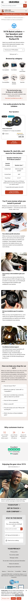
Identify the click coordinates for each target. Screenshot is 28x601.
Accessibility (18, 571)
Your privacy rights (14, 554)
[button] (26, 486)
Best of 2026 (11, 116)
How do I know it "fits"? (10, 386)
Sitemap (24, 571)
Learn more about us (13, 466)
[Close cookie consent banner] (26, 590)
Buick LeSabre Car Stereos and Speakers (14, 17)
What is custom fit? (9, 404)
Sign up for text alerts (12, 535)
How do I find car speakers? (11, 400)
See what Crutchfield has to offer (13, 98)
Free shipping (14, 14)
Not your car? (13, 54)
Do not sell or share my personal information (14, 560)
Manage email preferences (14, 566)
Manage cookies (14, 557)
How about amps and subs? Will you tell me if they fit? (14, 408)
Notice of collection (14, 563)
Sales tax (4, 571)
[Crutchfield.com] (14, 2)
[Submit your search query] (25, 6)
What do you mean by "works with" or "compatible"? (13, 390)
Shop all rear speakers (14, 142)
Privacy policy (14, 551)
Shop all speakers (14, 192)
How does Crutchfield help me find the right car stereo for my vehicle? (14, 395)
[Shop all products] (2, 2)
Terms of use (10, 571)
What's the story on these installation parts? (13, 414)
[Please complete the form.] (21, 528)
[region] (14, 486)
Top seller (4, 116)
